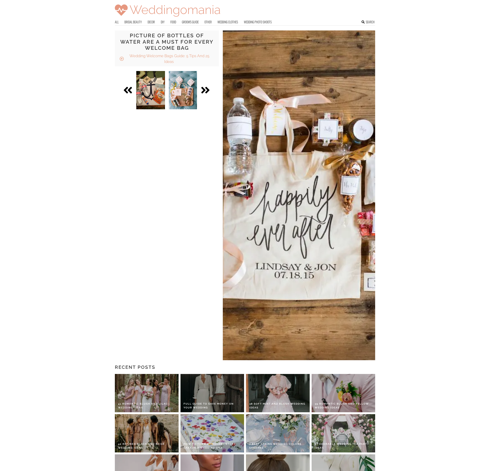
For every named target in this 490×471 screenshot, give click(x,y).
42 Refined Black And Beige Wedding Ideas (141, 445)
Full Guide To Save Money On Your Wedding (209, 405)
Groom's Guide (190, 22)
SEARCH (370, 22)
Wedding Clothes (227, 22)
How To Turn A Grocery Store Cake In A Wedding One (210, 445)
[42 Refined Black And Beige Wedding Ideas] (147, 433)
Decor (151, 22)
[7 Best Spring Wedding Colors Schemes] (278, 433)
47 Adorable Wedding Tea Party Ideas (342, 445)
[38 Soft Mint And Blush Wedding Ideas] (278, 393)
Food (173, 22)
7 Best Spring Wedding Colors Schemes (275, 445)
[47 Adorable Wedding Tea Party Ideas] (343, 433)
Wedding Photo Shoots (258, 22)
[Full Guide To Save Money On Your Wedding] (212, 393)
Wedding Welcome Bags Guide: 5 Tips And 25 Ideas (168, 59)
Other (208, 22)
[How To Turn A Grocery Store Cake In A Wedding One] (212, 433)
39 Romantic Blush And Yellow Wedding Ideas (342, 405)
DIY (163, 22)
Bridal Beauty (133, 22)
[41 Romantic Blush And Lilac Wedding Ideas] (147, 393)
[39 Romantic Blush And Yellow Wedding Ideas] (343, 393)
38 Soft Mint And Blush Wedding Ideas (277, 405)
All (117, 22)
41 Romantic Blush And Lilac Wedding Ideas (143, 405)
